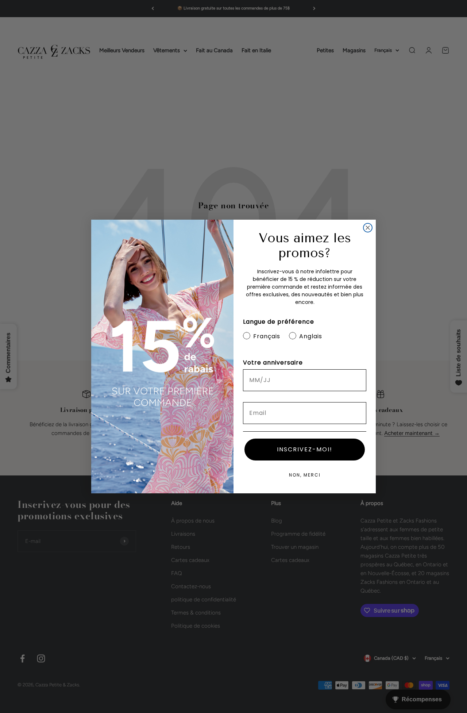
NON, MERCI (305, 475)
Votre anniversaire (273, 362)
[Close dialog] (367, 227)
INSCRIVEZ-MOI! (304, 449)
